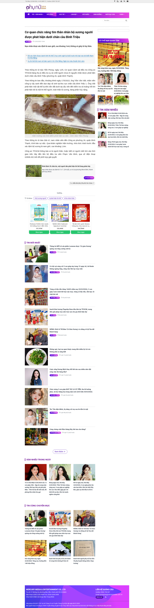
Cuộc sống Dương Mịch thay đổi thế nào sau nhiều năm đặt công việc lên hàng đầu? (70, 370)
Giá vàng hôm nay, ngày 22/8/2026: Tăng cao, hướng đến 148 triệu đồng (35, 561)
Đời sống (50, 14)
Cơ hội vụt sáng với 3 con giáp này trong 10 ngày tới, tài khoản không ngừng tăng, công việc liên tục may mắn (72, 267)
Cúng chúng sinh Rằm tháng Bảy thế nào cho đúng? (68, 429)
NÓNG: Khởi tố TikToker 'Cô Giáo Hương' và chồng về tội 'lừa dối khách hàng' (72, 330)
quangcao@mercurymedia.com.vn (111, 594)
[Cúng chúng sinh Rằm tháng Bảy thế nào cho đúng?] (36, 436)
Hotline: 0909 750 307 (53, 1)
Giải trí (62, 14)
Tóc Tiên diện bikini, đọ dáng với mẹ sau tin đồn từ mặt (69, 409)
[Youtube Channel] (122, 1)
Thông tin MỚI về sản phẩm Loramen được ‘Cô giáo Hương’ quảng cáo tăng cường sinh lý (70, 247)
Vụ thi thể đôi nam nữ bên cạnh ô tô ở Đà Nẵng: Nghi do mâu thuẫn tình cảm (56, 61)
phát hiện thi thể (55, 198)
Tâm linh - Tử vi (54, 272)
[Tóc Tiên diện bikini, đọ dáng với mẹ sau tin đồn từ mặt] (36, 416)
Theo (81, 183)
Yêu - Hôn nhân (37, 14)
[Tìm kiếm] (126, 20)
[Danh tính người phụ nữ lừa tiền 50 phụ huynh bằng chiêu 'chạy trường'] (84, 548)
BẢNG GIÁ (99, 597)
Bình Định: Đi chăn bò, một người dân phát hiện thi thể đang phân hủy (66, 166)
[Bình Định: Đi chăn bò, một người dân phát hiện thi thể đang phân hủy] (34, 172)
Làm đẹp (74, 14)
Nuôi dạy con (110, 14)
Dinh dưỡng (98, 14)
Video (122, 14)
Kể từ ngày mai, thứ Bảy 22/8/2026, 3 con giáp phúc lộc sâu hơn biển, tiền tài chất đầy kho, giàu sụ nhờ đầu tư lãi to (83, 486)
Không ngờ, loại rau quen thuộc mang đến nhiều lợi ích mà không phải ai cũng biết (70, 350)
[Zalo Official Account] (118, 1)
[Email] (128, 1)
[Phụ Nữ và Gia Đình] (36, 7)
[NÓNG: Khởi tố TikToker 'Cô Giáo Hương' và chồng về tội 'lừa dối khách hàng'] (36, 336)
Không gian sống (55, 432)
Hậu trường (53, 412)
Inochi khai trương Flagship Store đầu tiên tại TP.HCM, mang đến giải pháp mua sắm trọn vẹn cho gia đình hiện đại (71, 310)
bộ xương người (41, 198)
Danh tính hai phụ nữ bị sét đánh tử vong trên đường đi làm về (60, 560)
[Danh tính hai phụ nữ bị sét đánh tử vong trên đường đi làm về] (60, 548)
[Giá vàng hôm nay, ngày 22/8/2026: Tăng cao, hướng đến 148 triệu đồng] (36, 548)
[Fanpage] (115, 1)
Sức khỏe (85, 14)
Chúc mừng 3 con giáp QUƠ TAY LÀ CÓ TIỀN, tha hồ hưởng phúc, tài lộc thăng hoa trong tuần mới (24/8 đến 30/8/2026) (71, 390)
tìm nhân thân (69, 198)
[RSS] (125, 1)
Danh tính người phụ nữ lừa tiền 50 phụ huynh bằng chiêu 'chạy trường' (83, 561)
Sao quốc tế (53, 375)
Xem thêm (89, 178)
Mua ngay (39, 232)
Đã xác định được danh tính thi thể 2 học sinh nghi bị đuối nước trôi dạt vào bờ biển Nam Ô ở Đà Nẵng (60, 57)
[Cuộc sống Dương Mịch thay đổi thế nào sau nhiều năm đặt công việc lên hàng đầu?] (36, 376)
